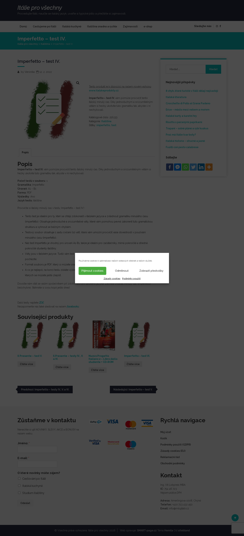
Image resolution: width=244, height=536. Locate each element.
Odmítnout (122, 270)
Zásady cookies (112, 278)
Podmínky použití (131, 278)
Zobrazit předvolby (151, 270)
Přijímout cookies (92, 270)
